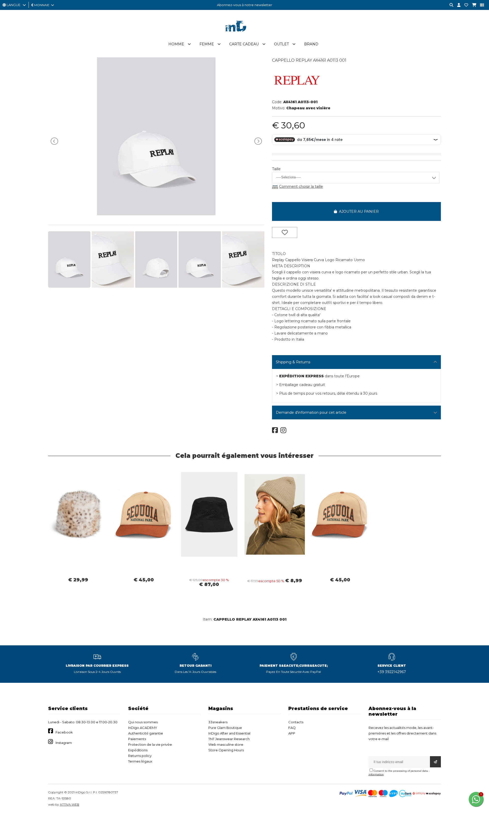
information (376, 774)
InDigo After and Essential (229, 733)
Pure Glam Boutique (225, 728)
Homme (176, 44)
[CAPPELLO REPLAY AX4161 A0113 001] (156, 214)
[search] (449, 5)
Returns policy (140, 756)
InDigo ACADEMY (142, 728)
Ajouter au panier (358, 211)
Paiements (137, 739)
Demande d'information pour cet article (311, 412)
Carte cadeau (244, 44)
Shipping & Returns (293, 362)
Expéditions (137, 750)
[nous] (464, 5)
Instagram (64, 743)
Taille (276, 169)
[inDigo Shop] (244, 35)
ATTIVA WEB (69, 804)
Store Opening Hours (226, 750)
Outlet (281, 44)
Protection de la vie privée (150, 744)
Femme (206, 44)
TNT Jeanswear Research (229, 739)
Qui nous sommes (143, 722)
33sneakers (217, 722)
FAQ (292, 728)
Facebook (64, 732)
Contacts (295, 722)
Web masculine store (225, 744)
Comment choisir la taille (301, 186)
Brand (311, 44)
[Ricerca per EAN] (480, 5)
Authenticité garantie (145, 733)
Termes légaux (140, 761)
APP (291, 733)
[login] (456, 5)
